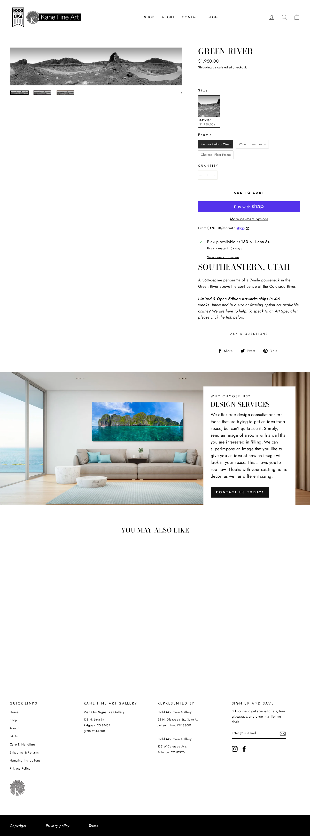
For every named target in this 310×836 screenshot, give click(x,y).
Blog (213, 17)
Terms (93, 825)
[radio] (209, 111)
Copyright (18, 825)
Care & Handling (22, 744)
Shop (149, 17)
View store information (223, 257)
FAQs (14, 736)
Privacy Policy (20, 768)
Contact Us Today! (240, 492)
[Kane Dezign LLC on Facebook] (244, 749)
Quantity (208, 166)
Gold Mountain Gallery (175, 712)
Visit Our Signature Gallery (104, 712)
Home (14, 712)
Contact (191, 17)
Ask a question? (249, 334)
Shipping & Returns (24, 752)
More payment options (249, 219)
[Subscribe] (282, 733)
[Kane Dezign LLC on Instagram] (235, 749)
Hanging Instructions (25, 760)
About (168, 17)
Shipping (205, 67)
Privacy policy (58, 825)
